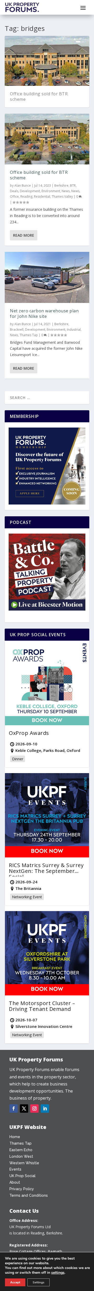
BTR (73, 185)
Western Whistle (24, 1163)
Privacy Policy (21, 1189)
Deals (14, 191)
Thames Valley (62, 196)
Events (15, 1169)
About (14, 1182)
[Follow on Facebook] (13, 1108)
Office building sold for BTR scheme (39, 96)
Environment (51, 191)
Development (30, 191)
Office (14, 196)
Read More (23, 235)
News (66, 191)
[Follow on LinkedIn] (45, 1108)
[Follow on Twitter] (24, 1108)
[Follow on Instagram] (34, 1108)
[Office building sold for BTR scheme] (47, 139)
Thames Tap (29, 335)
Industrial (74, 329)
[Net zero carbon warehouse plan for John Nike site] (47, 277)
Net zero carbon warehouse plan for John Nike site (44, 313)
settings (57, 1272)
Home (14, 1137)
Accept (15, 1282)
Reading (26, 196)
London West (21, 1156)
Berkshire (61, 185)
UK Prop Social (22, 1176)
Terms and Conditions (28, 1195)
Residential (42, 196)
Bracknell (17, 329)
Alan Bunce (22, 185)
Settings (38, 1282)
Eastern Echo (20, 1150)
